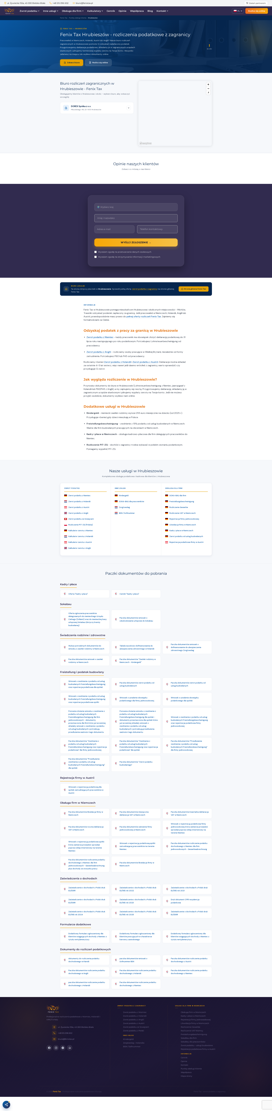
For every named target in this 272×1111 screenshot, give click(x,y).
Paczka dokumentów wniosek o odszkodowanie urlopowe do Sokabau (136, 619)
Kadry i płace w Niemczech (181, 530)
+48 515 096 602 (60, 3)
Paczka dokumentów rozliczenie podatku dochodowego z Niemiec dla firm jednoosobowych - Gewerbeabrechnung (189, 846)
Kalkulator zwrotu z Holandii (80, 536)
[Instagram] (56, 1047)
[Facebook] (49, 1047)
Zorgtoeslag (124, 507)
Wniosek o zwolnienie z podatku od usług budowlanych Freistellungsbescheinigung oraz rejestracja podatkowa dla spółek (86, 684)
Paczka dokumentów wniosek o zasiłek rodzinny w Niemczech (85, 660)
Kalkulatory (94, 11)
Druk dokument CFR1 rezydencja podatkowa (185, 901)
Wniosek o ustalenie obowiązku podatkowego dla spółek (185, 699)
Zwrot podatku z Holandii (117, 362)
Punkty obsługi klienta (191, 1068)
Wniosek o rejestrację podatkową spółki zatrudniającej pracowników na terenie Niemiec (137, 846)
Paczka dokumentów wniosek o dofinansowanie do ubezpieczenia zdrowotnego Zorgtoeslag (186, 647)
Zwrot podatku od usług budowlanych (186, 536)
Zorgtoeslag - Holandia (133, 1043)
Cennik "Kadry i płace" (129, 594)
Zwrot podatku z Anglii (99, 351)
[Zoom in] (208, 84)
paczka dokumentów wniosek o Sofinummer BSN (133, 960)
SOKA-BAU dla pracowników (131, 501)
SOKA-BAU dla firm (177, 495)
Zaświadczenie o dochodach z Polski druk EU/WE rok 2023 (138, 901)
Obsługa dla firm (71, 11)
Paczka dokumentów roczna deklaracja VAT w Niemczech (86, 828)
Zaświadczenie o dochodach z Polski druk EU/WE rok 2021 (189, 889)
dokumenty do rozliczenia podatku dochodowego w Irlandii (83, 960)
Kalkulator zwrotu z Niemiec (80, 530)
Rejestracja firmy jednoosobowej (184, 519)
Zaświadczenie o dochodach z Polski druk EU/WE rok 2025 (138, 913)
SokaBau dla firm (189, 1038)
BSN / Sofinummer (127, 513)
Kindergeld (123, 495)
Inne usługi (49, 11)
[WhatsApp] (69, 1047)
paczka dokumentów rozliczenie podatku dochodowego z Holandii (86, 984)
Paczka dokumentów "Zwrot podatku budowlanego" (136, 763)
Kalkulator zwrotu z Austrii (80, 542)
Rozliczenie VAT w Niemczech (182, 513)
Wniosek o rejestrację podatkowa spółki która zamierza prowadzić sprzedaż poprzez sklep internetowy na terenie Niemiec (86, 846)
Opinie (122, 11)
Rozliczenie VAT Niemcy (192, 1030)
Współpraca (137, 11)
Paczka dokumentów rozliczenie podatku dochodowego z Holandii (138, 972)
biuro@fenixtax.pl (84, 3)
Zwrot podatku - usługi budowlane (197, 1045)
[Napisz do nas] (6, 1104)
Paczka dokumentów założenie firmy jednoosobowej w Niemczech (136, 828)
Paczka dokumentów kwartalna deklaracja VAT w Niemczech (190, 813)
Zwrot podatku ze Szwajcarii (81, 519)
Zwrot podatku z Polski (133, 1030)
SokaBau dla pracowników (193, 1042)
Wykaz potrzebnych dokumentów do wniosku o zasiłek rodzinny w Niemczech (86, 647)
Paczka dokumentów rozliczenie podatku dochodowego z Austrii (189, 960)
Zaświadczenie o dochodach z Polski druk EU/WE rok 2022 (138, 889)
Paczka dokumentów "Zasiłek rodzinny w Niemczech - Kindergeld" (138, 660)
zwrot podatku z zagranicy (144, 289)
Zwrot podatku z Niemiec (100, 337)
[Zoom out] (208, 88)
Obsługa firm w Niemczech (193, 1012)
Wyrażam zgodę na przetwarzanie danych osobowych (124, 252)
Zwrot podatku (28, 11)
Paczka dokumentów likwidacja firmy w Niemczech (85, 813)
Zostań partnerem (257, 3)
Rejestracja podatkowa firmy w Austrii (186, 542)
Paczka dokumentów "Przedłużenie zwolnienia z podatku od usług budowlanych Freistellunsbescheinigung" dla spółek (86, 763)
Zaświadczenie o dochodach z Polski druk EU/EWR (86, 889)
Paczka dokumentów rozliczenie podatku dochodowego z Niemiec (189, 972)
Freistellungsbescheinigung (181, 501)
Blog (150, 11)
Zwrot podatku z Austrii (145, 362)
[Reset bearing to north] (208, 93)
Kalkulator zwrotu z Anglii (79, 548)
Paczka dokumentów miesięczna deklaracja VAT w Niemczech (134, 813)
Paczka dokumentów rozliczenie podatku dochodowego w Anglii (86, 972)
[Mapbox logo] (145, 143)
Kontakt (161, 11)
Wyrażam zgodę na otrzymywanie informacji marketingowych (129, 257)
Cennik (111, 11)
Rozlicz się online (256, 11)
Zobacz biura (73, 62)
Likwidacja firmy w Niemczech (182, 525)
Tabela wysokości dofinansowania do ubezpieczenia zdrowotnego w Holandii (137, 647)
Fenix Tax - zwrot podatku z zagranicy (210, 1091)
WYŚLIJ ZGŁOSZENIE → (136, 242)
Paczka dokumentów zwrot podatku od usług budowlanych (137, 684)
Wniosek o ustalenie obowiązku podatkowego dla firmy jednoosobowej (137, 699)
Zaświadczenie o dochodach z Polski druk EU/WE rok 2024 (86, 913)
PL (238, 11)
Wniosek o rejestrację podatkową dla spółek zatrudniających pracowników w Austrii (85, 790)
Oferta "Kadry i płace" (78, 594)
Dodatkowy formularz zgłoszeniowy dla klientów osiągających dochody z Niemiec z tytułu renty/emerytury (87, 936)
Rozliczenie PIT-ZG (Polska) (80, 525)
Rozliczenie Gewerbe (178, 507)
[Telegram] (62, 1047)
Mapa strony (186, 1076)
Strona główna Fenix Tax (195, 289)
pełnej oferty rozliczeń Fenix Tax (144, 316)
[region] (175, 113)
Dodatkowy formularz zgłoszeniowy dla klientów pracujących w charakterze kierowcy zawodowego (137, 936)
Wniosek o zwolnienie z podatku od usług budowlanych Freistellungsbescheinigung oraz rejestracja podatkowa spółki (86, 699)
